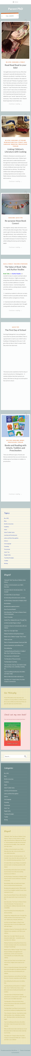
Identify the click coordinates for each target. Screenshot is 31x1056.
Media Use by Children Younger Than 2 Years (15, 636)
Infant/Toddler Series (9, 532)
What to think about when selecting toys (14, 676)
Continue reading (17, 104)
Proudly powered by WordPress (9, 1050)
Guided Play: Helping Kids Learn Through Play (15, 620)
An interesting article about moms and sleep (14, 597)
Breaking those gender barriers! (12, 606)
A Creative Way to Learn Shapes (12, 594)
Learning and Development (10, 535)
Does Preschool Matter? (10, 609)
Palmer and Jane (8, 639)
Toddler (15, 146)
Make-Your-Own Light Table (11, 630)
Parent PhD (15, 8)
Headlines (15, 62)
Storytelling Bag (8, 648)
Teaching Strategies (21, 264)
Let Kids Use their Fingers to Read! (12, 623)
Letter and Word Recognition (11, 538)
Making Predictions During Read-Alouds (14, 633)
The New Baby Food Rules (10, 661)
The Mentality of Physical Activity (12, 659)
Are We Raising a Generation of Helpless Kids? (15, 600)
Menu (16, 2)
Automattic (16, 1052)
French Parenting (8, 617)
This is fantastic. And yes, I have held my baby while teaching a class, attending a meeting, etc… (15, 666)
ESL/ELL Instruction (8, 524)
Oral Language (7, 543)
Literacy (22, 62)
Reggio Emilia (7, 555)
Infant (22, 440)
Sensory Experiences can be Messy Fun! (13, 645)
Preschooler (22, 144)
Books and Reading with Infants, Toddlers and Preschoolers (15, 448)
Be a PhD (8, 62)
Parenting (14, 144)
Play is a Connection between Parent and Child (15, 642)
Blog (5, 264)
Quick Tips (19, 217)
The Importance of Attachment (11, 656)
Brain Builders (7, 603)
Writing (6, 563)
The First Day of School (15, 330)
